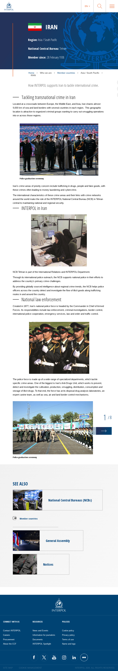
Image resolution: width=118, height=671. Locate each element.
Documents (38, 639)
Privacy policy (68, 635)
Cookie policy (68, 630)
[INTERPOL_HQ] (84, 657)
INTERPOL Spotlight (42, 644)
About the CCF (9, 644)
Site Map (8, 668)
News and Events (40, 630)
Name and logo (68, 644)
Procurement (8, 639)
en (86, 6)
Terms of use (68, 639)
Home (31, 73)
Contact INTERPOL (12, 630)
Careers (6, 635)
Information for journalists (44, 635)
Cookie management (30, 668)
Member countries (66, 73)
